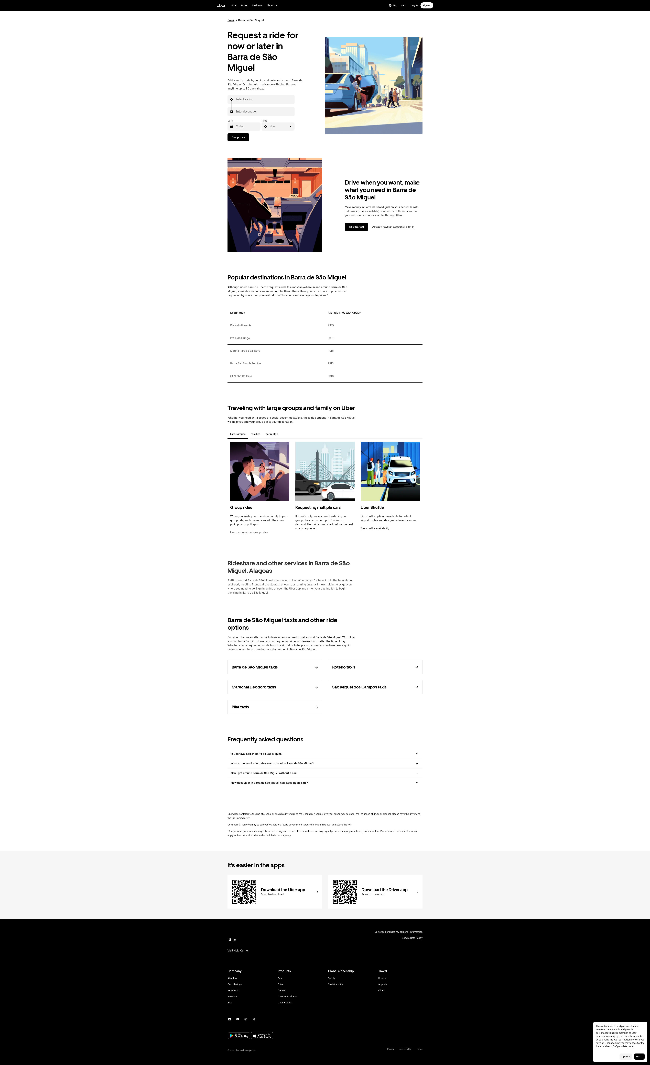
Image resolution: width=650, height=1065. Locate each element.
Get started (356, 226)
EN (394, 5)
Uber (221, 5)
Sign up (426, 5)
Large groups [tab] (237, 434)
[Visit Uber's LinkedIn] (229, 1019)
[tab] (283, 434)
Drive (244, 5)
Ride (233, 5)
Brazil (231, 20)
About (270, 5)
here (630, 1046)
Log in (414, 5)
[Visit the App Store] (262, 1036)
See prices (238, 137)
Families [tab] (255, 434)
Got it (639, 1056)
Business (257, 5)
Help (403, 5)
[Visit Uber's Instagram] (246, 1019)
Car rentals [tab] (272, 434)
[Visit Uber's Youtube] (238, 1019)
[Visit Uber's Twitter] (254, 1019)
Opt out (626, 1056)
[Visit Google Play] (239, 1036)
